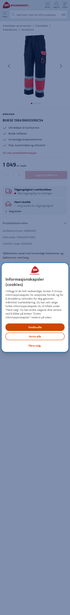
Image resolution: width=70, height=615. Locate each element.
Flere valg (35, 345)
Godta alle (35, 327)
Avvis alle (35, 336)
